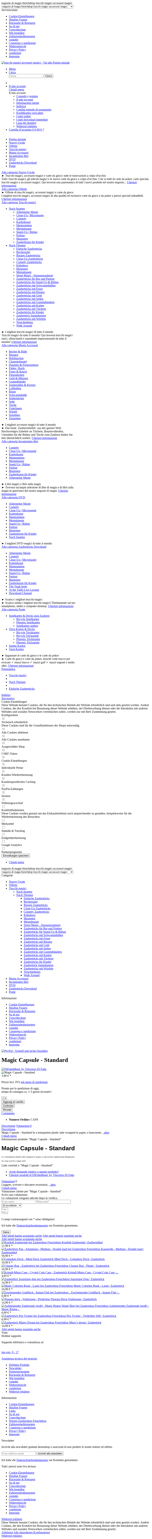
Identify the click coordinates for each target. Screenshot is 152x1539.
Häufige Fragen (18, 19)
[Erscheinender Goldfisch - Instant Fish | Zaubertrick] (36, 1292)
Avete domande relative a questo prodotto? (34, 1171)
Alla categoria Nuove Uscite (18, 172)
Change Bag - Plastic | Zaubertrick (89, 1265)
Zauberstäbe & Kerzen (22, 385)
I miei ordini (23, 116)
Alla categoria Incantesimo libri (19, 441)
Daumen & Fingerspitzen (23, 364)
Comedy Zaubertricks (29, 262)
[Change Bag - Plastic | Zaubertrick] (35, 1265)
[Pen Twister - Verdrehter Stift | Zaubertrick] (34, 1315)
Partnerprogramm (19, 1371)
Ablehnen (7, 1532)
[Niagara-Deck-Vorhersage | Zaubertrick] (26, 1299)
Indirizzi (21, 106)
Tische (12, 405)
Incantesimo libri (18, 981)
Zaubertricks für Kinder (30, 312)
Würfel (13, 411)
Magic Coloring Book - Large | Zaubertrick (99, 1285)
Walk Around (24, 325)
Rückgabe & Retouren (22, 22)
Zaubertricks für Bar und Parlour (35, 278)
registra (33, 96)
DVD (12, 985)
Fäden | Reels (17, 368)
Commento (7, 1113)
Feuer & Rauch (18, 371)
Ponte (12, 991)
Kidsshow (22, 265)
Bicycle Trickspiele (27, 635)
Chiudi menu (16, 89)
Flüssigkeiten (16, 374)
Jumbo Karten (17, 645)
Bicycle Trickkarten (27, 632)
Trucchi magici (17, 888)
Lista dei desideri (26, 123)
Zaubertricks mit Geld (29, 295)
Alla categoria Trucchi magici (18, 202)
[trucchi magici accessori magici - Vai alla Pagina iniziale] (35, 62)
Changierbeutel (18, 361)
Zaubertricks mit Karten (30, 305)
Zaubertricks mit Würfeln (31, 318)
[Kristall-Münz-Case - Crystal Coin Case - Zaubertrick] (34, 1272)
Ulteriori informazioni (14, 199)
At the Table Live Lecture (24, 589)
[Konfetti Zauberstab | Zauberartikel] (31, 1242)
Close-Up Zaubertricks (29, 258)
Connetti (21, 96)
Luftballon (15, 388)
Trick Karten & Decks (22, 629)
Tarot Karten (16, 649)
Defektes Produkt (19, 1364)
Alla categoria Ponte (13, 609)
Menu (12, 69)
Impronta (14, 56)
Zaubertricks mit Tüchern (31, 308)
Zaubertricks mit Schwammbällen (36, 285)
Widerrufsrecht (17, 46)
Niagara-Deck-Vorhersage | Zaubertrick (74, 1299)
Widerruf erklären (26, 126)
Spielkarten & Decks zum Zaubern (29, 615)
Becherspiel (23, 252)
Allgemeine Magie (27, 212)
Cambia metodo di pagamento (33, 109)
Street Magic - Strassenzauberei (34, 275)
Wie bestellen (16, 33)
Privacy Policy (17, 49)
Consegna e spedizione (22, 43)
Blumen (13, 354)
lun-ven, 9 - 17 (10, 1352)
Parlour (20, 235)
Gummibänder (17, 381)
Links (12, 1410)
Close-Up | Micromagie (30, 215)
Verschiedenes (24, 322)
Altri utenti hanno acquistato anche (21, 1235)
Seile (12, 401)
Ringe (12, 391)
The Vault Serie (18, 586)
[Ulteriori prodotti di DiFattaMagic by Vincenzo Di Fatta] (23, 1069)
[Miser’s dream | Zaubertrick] (35, 1322)
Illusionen (22, 238)
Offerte (13, 885)
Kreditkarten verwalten (29, 112)
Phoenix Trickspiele (27, 642)
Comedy (21, 218)
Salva (6, 1232)
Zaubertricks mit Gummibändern (35, 302)
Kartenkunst (23, 222)
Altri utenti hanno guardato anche (62, 1235)
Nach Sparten (17, 208)
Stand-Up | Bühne (26, 232)
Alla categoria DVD (13, 497)
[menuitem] (80, 16)
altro (106, 1132)
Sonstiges (14, 415)
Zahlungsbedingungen (22, 36)
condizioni (15, 53)
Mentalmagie (24, 228)
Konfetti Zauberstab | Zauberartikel (82, 1242)
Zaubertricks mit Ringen (30, 292)
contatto (13, 39)
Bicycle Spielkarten (27, 619)
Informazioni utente (27, 102)
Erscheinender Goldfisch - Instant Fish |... (95, 1292)
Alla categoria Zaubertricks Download (23, 546)
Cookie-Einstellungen (21, 16)
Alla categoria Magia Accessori (19, 345)
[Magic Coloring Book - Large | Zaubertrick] (37, 1285)
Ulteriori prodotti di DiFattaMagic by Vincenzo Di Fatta (41, 1175)
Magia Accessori (18, 978)
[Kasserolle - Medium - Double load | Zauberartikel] (51, 1249)
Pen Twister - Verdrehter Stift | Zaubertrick (91, 1315)
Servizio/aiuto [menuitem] (18, 33)
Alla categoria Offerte (14, 189)
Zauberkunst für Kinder (30, 242)
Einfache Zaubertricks (29, 248)
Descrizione (8, 1125)
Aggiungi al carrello (13, 1102)
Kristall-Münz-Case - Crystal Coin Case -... (93, 1272)
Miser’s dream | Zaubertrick (85, 1322)
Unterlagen (15, 408)
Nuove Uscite (17, 881)
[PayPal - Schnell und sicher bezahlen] (24, 1050)
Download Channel (20, 593)
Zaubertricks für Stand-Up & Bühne (37, 282)
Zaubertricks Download (23, 988)
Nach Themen (17, 245)
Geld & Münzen (18, 378)
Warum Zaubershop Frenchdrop (27, 1420)
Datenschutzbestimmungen (32, 1225)
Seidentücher (16, 398)
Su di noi (14, 26)
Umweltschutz (17, 29)
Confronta (8, 1105)
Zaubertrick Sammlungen (31, 315)
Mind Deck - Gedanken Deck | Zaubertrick (79, 1259)
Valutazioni (24, 1125)
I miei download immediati (32, 119)
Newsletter (15, 1368)
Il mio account (24, 99)
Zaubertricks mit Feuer (29, 288)
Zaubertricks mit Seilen (29, 298)
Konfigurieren (41, 1532)
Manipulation (24, 225)
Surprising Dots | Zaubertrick (87, 1279)
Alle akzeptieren (23, 1532)
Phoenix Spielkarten (28, 622)
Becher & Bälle (18, 351)
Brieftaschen (16, 358)
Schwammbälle (18, 395)
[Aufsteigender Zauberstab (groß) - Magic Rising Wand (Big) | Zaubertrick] (55, 1305)
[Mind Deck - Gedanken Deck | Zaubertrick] (27, 1259)
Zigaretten (15, 418)
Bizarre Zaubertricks (28, 255)
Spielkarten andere (27, 625)
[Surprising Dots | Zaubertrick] (35, 1279)
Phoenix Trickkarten (28, 639)
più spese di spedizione (34, 1082)
